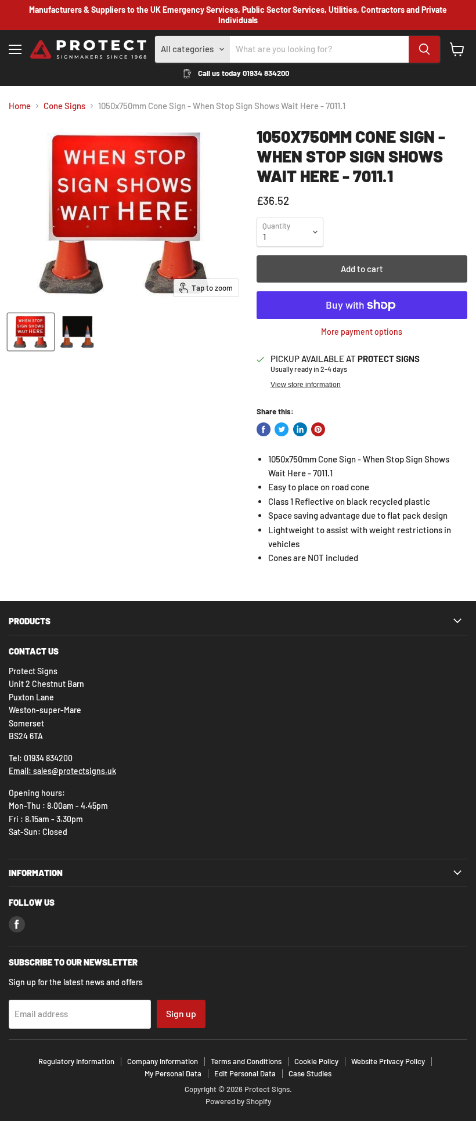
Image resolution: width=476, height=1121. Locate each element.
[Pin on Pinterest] (318, 429)
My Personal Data (173, 1073)
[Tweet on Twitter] (282, 429)
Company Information (162, 1061)
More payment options (361, 332)
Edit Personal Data (245, 1073)
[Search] (424, 49)
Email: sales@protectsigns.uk (62, 771)
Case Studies (310, 1073)
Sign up (181, 1013)
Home (20, 106)
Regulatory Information (76, 1061)
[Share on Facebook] (264, 429)
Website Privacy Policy (388, 1061)
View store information (306, 385)
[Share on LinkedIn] (300, 429)
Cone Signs (64, 106)
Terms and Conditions (246, 1061)
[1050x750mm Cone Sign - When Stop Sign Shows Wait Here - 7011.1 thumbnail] (77, 331)
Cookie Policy (316, 1061)
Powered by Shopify (238, 1101)
